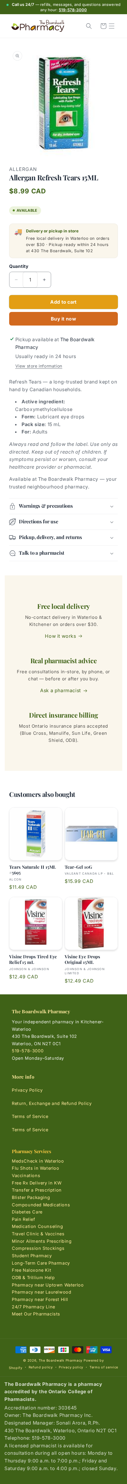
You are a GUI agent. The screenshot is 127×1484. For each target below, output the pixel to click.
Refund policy (41, 1367)
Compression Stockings (38, 1248)
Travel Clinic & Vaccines (38, 1233)
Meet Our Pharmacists (36, 1313)
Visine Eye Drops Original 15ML (82, 959)
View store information (38, 365)
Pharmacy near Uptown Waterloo (48, 1284)
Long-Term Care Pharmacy (41, 1262)
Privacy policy (71, 1367)
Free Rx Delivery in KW (36, 1182)
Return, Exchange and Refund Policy (52, 1103)
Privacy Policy (27, 1090)
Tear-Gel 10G (78, 867)
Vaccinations (26, 1175)
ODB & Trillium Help (33, 1277)
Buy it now (63, 319)
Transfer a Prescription (37, 1189)
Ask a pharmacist (60, 690)
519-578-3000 (73, 9)
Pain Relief (23, 1219)
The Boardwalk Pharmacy (60, 1360)
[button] (111, 26)
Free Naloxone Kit (31, 1270)
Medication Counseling (37, 1226)
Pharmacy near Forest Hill (40, 1299)
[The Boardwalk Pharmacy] (37, 26)
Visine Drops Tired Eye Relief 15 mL (33, 959)
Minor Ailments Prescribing (42, 1241)
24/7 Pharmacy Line (33, 1306)
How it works (60, 636)
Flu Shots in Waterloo (35, 1168)
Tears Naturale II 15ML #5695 (32, 870)
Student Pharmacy (32, 1255)
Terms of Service (30, 1116)
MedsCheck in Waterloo (38, 1160)
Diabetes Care (27, 1211)
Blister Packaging (31, 1197)
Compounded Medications (41, 1204)
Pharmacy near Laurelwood (41, 1291)
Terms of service (103, 1367)
